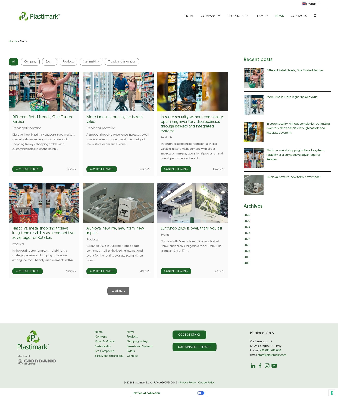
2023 (247, 233)
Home (189, 16)
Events (50, 61)
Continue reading (27, 169)
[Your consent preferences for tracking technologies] (331, 392)
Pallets (131, 351)
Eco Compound (104, 351)
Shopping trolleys (138, 341)
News (279, 16)
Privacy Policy (188, 383)
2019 (246, 257)
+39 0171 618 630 (270, 350)
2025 (247, 221)
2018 (246, 263)
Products (235, 16)
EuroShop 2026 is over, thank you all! (191, 229)
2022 (247, 239)
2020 (247, 251)
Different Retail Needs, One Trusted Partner (295, 70)
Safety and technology (109, 356)
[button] (315, 16)
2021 (246, 245)
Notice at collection (147, 393)
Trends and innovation (122, 61)
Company (208, 16)
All (13, 61)
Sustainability (91, 61)
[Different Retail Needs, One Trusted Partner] (254, 79)
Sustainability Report (194, 347)
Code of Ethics (189, 334)
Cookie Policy (206, 383)
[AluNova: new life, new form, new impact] (254, 185)
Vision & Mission (105, 341)
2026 (247, 215)
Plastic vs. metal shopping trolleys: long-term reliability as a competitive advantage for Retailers (43, 233)
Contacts (299, 16)
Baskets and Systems (140, 346)
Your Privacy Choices (180, 393)
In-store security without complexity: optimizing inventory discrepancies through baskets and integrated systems (298, 128)
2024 (247, 227)
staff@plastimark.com (272, 355)
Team (259, 16)
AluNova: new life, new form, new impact (294, 177)
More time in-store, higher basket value (292, 97)
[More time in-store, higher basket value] (254, 106)
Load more (118, 291)
